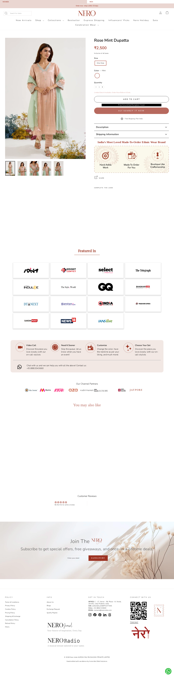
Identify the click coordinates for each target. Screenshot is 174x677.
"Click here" (134, 622)
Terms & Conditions (12, 602)
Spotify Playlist (52, 613)
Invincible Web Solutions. (98, 661)
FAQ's (7, 627)
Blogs (49, 606)
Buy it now (137, 111)
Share (101, 178)
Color (100, 70)
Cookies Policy (10, 609)
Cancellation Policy (12, 620)
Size (96, 58)
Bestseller (74, 20)
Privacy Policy (10, 606)
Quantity (98, 82)
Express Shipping (94, 20)
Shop (38, 20)
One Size (100, 63)
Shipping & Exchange (12, 616)
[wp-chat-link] (168, 671)
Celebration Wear (86, 25)
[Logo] (87, 13)
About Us (50, 602)
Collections (55, 20)
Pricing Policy (10, 613)
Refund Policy (10, 623)
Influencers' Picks (119, 20)
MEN (91, 2)
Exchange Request (53, 609)
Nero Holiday (141, 20)
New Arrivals (24, 20)
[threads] (109, 615)
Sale (155, 20)
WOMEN (6, 2)
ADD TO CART (25, 469)
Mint (97, 75)
